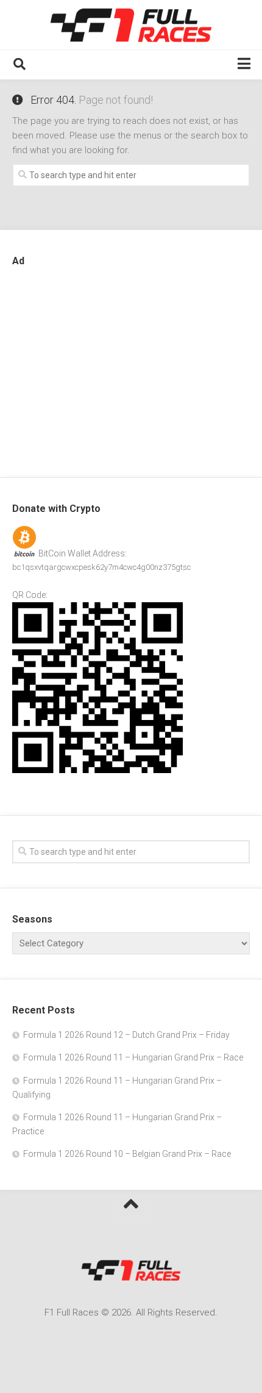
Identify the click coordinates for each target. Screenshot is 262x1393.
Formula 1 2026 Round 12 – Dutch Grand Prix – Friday (126, 1035)
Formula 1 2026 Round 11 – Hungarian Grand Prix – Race (133, 1057)
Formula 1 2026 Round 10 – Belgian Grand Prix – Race (127, 1154)
